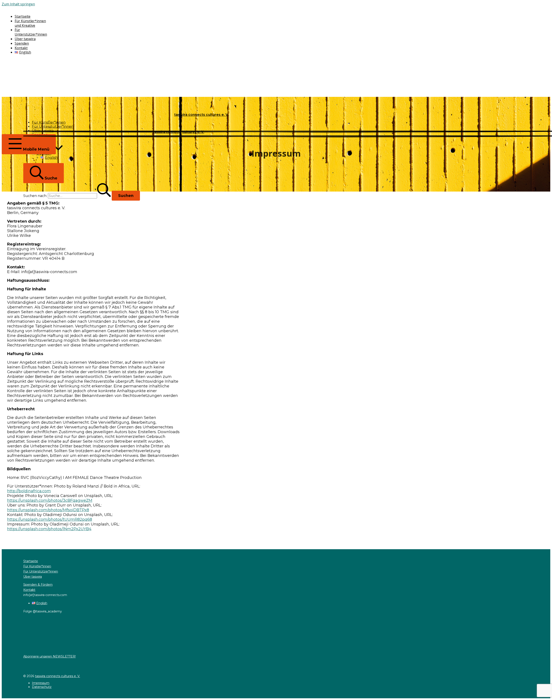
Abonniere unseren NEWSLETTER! (49, 656)
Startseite (30, 561)
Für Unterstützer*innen (40, 571)
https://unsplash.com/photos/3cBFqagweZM (49, 500)
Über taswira (32, 577)
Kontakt (29, 590)
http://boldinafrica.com (29, 491)
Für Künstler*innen (37, 566)
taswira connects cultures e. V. (57, 676)
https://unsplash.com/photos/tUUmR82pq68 (49, 519)
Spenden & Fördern (38, 585)
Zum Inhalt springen (18, 4)
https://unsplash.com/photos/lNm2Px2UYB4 (49, 529)
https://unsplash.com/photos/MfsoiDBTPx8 (48, 510)
